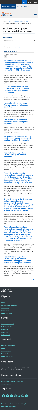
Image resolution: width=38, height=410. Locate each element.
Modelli (3, 348)
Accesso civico (5, 311)
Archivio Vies (4, 329)
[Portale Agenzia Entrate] (6, 14)
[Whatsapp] (19, 395)
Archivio (11, 404)
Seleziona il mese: (7, 37)
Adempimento (8, 47)
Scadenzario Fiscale (18, 22)
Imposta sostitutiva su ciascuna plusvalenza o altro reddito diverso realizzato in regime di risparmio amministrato (17, 89)
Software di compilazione (8, 345)
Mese (27, 22)
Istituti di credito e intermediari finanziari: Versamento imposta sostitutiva (16, 105)
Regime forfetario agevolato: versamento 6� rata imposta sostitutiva (15, 155)
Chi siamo (3, 302)
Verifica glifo (4, 332)
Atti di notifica (5, 308)
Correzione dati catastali (7, 324)
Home (9, 22)
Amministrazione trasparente (9, 305)
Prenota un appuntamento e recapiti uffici (12, 381)
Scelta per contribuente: (10, 51)
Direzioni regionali (6, 384)
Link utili (3, 404)
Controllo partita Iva (6, 327)
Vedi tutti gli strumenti (7, 356)
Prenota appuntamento (8, 6)
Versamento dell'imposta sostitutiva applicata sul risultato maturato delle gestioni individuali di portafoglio (18, 138)
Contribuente (18, 47)
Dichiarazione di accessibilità (8, 406)
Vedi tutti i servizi (5, 335)
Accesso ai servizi (24, 6)
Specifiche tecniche (6, 351)
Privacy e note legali (20, 404)
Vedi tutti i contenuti (6, 313)
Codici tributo (4, 354)
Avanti (32, 280)
